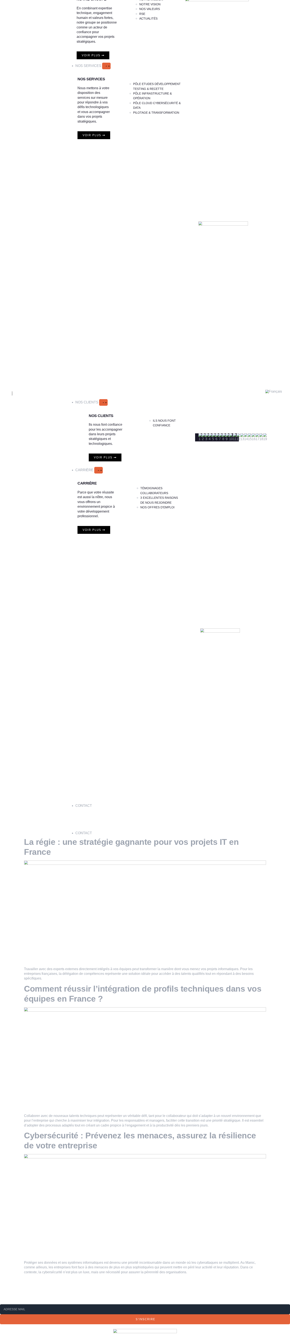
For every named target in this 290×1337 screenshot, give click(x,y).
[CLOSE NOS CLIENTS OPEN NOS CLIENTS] (103, 402)
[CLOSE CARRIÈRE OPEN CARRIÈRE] (98, 470)
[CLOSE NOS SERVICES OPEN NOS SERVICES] (106, 66)
